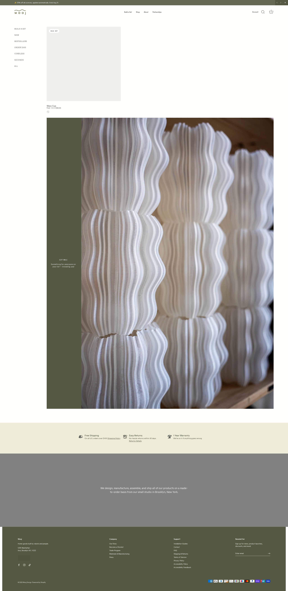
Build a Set (128, 12)
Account (255, 12)
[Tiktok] (30, 565)
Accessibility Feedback (182, 567)
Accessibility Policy (181, 564)
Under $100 (20, 47)
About (146, 12)
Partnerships (157, 12)
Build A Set (20, 29)
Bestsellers (20, 41)
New (16, 35)
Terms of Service (180, 557)
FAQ (175, 550)
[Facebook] (19, 565)
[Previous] (277, 2)
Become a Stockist (116, 547)
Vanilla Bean (48, 112)
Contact (177, 547)
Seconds (19, 60)
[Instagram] (24, 565)
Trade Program (114, 550)
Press (111, 557)
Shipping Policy (114, 438)
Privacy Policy (179, 561)
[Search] (262, 12)
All (16, 66)
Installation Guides (181, 544)
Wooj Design (27, 582)
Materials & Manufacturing (119, 554)
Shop (138, 12)
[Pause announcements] (285, 2)
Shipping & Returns (181, 554)
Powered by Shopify (39, 582)
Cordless (19, 53)
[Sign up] (269, 553)
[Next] (281, 2)
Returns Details (135, 441)
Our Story (113, 544)
